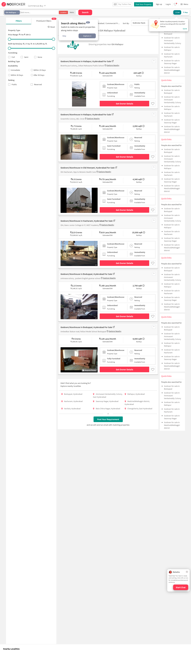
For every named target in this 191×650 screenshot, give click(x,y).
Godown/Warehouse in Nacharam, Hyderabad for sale (87, 220)
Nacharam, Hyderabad (73, 401)
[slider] (9, 39)
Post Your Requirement (108, 419)
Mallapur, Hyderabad (136, 394)
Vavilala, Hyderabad (72, 408)
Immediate (15, 70)
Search (85, 12)
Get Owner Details (124, 103)
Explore (86, 36)
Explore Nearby (113, 65)
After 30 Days (39, 75)
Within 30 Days (17, 75)
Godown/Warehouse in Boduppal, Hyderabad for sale (86, 274)
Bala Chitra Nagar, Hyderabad (108, 408)
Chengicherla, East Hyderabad (139, 408)
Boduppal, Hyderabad (73, 394)
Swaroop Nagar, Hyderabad (107, 401)
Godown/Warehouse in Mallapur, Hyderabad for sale (86, 61)
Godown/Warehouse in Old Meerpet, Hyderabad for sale (88, 167)
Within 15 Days (40, 70)
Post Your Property (143, 4)
